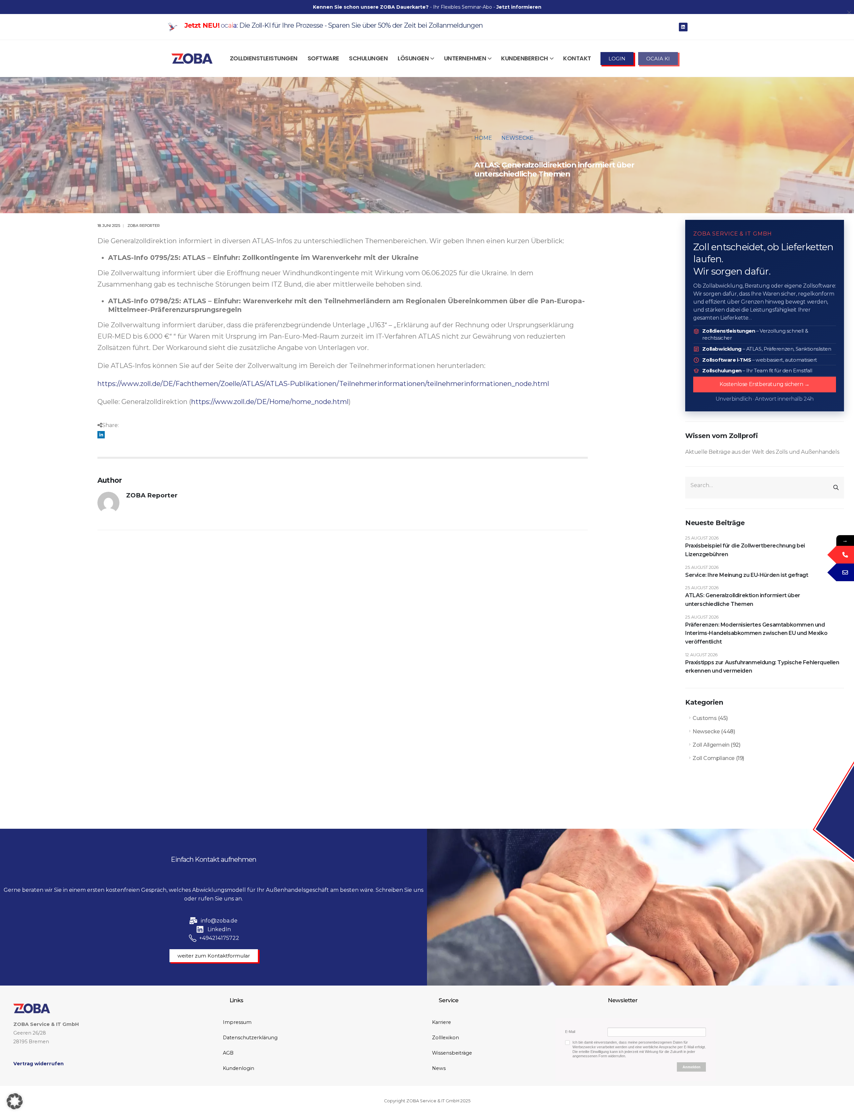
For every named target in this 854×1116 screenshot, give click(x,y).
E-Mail (570, 1032)
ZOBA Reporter (143, 225)
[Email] (845, 572)
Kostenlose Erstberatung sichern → (765, 384)
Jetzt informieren (518, 7)
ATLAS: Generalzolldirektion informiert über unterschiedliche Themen (742, 599)
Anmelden (692, 1067)
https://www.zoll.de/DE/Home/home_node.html (270, 402)
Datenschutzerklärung (250, 1038)
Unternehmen (465, 58)
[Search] (836, 487)
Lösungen (413, 58)
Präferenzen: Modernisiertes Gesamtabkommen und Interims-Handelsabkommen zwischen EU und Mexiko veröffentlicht (756, 633)
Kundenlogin (238, 1068)
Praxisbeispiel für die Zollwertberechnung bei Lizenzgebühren (745, 549)
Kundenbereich (524, 58)
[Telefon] (845, 555)
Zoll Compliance (714, 758)
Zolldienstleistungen (264, 58)
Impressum (237, 1022)
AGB (228, 1053)
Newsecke (706, 731)
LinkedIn (101, 434)
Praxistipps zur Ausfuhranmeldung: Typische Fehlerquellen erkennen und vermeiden (762, 666)
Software (323, 58)
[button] (14, 1101)
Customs (705, 718)
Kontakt (577, 58)
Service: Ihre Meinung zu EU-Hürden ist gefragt (746, 575)
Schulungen (368, 58)
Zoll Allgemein (711, 745)
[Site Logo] (191, 58)
